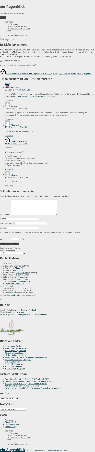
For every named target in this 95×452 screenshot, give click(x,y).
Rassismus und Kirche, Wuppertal (18, 360)
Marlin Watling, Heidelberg (15, 355)
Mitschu (8, 386)
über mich (9, 22)
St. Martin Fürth (18, 268)
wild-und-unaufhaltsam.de (36, 357)
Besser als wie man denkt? (51, 388)
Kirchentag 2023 (22, 272)
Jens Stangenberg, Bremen (15, 351)
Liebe (73, 73)
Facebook (32, 310)
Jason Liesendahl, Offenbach (16, 348)
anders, (29, 314)
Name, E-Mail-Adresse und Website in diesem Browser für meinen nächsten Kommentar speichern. (42, 233)
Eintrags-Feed (10, 422)
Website (3, 228)
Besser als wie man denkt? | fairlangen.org (21, 388)
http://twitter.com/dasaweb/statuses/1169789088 (36, 96)
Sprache (80, 73)
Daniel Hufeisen (12, 73)
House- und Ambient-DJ (14, 284)
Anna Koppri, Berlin (13, 346)
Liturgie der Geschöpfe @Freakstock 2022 (32, 379)
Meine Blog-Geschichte (19, 26)
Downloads (14, 24)
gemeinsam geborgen (16, 314)
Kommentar (5, 214)
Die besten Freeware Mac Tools (26, 386)
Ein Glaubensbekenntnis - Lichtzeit (18, 381)
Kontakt (8, 31)
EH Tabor (24, 279)
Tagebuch (62, 73)
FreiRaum (17, 275)
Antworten (9, 100)
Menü (3, 17)
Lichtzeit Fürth (17, 270)
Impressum (14, 33)
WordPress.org (10, 427)
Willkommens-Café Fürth (20, 28)
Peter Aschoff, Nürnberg (14, 357)
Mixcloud (20, 312)
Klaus (13, 125)
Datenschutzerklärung (18, 35)
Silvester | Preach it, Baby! (15, 384)
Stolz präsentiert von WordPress (55, 450)
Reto (13, 106)
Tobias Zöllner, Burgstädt (15, 368)
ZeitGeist (37, 314)
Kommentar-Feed (12, 424)
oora (44, 314)
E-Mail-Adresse (7, 223)
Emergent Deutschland (24, 281)
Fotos (55, 73)
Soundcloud (10, 312)
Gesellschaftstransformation (20, 277)
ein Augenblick (12, 6)
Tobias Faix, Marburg (13, 366)
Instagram (15, 310)
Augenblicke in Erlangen (42, 73)
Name (3, 219)
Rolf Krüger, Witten (12, 362)
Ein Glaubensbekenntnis (44, 381)
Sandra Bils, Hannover (14, 364)
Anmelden (9, 420)
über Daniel (11, 295)
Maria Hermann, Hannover (15, 353)
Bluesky (24, 310)
